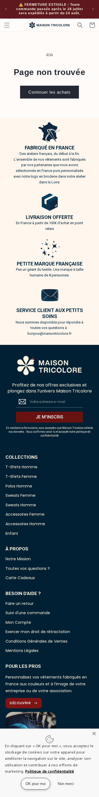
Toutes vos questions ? (28, 568)
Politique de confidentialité (49, 771)
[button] (7, 25)
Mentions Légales (22, 650)
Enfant (12, 533)
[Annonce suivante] (93, 9)
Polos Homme (19, 486)
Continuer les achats (49, 92)
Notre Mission (18, 559)
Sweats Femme (20, 495)
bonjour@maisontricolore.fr (50, 333)
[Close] (94, 733)
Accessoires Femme (25, 514)
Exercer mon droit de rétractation (38, 631)
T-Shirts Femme (21, 476)
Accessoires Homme (25, 524)
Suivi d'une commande (28, 613)
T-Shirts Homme (21, 467)
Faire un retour (20, 603)
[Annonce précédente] (6, 9)
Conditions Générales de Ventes (36, 641)
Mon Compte (18, 622)
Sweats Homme (21, 505)
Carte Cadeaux (20, 578)
